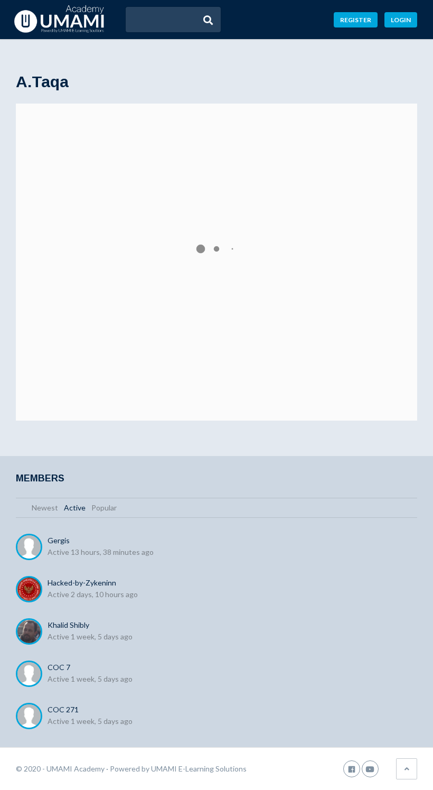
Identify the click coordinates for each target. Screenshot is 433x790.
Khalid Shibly (68, 624)
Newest (45, 507)
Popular (104, 507)
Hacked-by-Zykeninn (82, 582)
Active (75, 507)
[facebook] (351, 768)
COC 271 (63, 709)
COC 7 (59, 667)
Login (401, 20)
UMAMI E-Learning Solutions (199, 768)
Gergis (59, 540)
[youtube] (370, 768)
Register (355, 20)
